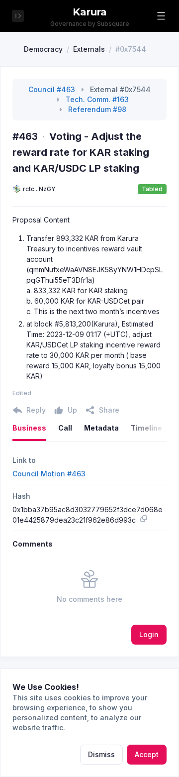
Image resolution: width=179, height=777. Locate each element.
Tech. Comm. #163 (97, 99)
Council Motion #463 (49, 473)
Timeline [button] (150, 428)
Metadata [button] (101, 428)
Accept (147, 754)
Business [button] (29, 428)
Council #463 (51, 89)
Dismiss (101, 754)
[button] (161, 16)
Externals (89, 49)
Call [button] (65, 428)
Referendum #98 (97, 109)
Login (149, 634)
